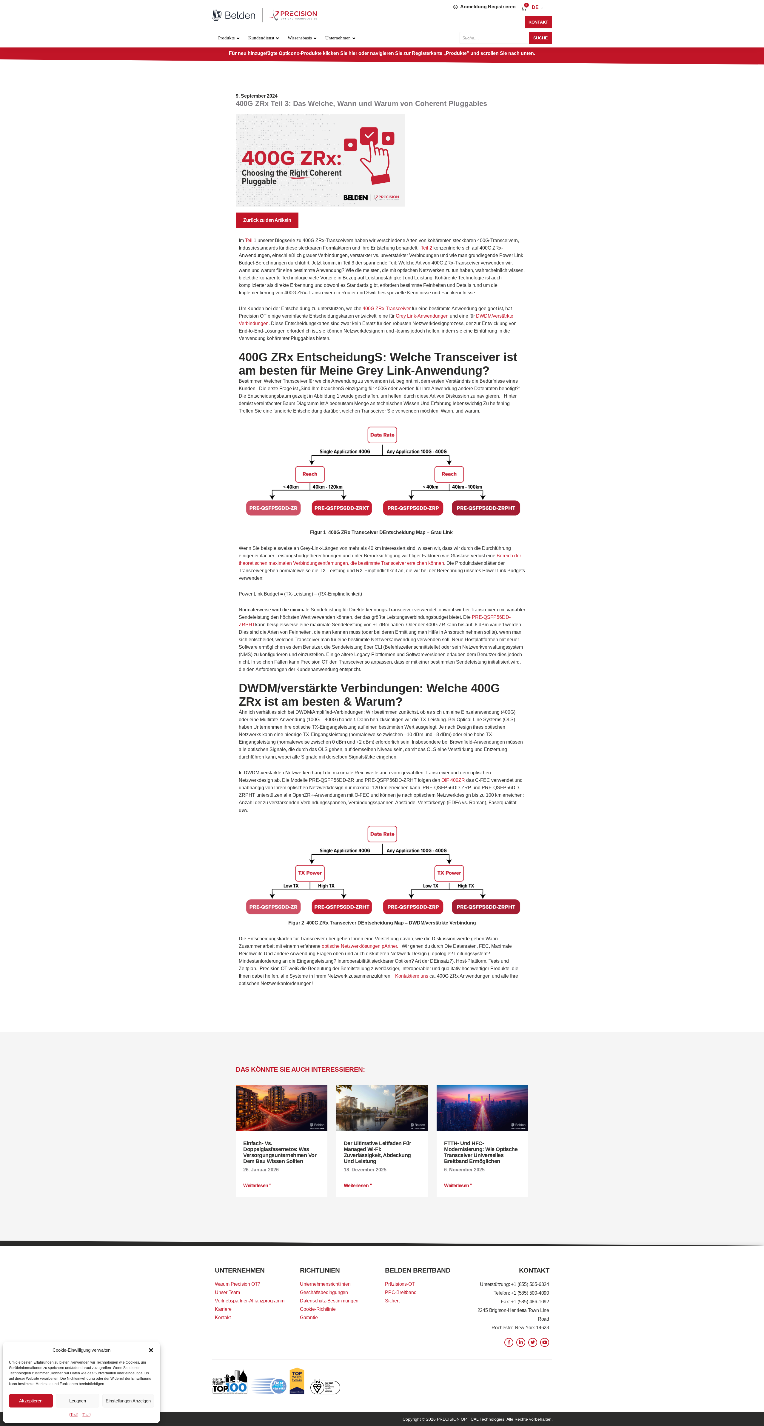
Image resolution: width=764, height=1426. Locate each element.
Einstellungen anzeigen (128, 1400)
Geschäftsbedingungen (324, 1292)
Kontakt (223, 1317)
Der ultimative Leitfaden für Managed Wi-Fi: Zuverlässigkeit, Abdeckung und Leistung (377, 1152)
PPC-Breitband (400, 1292)
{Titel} (73, 1415)
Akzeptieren (30, 1400)
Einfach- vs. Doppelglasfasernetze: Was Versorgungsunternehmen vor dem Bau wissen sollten (279, 1152)
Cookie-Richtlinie (318, 1309)
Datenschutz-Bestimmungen (329, 1300)
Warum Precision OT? (237, 1284)
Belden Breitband (417, 1270)
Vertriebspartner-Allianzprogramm (249, 1300)
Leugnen (77, 1400)
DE (535, 7)
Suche (540, 38)
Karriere (223, 1309)
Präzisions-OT (400, 1284)
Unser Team (227, 1292)
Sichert (392, 1300)
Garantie (309, 1317)
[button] (151, 1350)
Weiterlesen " (257, 1185)
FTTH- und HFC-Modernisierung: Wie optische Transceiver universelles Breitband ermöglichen (480, 1152)
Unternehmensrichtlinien (325, 1284)
